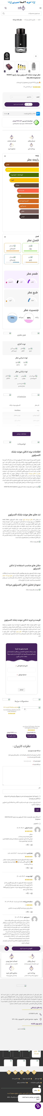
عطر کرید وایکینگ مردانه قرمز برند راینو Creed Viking (11, 710)
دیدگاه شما (36, 764)
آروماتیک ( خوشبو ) (17, 175)
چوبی (7, 164)
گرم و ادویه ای (23, 201)
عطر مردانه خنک (7, 576)
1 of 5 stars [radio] (30, 761)
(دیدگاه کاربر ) (28, 87)
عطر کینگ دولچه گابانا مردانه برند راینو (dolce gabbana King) (31, 727)
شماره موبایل (21, 675)
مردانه (21, 317)
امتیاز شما (36, 761)
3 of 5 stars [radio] (27, 761)
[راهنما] (8, 113)
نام (39, 788)
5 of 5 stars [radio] (24, 761)
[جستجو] (4, 13)
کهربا (12, 180)
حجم (38, 97)
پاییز (30, 260)
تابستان (12, 248)
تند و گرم (23, 206)
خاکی (22, 211)
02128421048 (33, 1013)
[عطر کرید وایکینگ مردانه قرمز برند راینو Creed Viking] (11, 707)
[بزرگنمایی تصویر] (36, 56)
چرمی (23, 216)
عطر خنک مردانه (17, 20)
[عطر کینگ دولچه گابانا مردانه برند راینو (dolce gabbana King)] (31, 715)
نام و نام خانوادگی (22, 666)
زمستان (12, 260)
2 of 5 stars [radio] (29, 761)
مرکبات (9, 170)
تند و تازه (21, 190)
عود (20, 196)
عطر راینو (19, 632)
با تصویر (36, 824)
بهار (30, 248)
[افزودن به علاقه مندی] (24, 709)
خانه (39, 20)
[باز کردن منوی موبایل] (40, 8)
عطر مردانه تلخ (28, 520)
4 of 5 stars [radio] (26, 761)
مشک (17, 185)
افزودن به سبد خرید (19, 104)
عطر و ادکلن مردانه (29, 20)
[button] (21, 434)
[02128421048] (40, 1014)
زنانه (36, 317)
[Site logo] (21, 8)
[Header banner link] (21, 2)
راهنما (6, 114)
